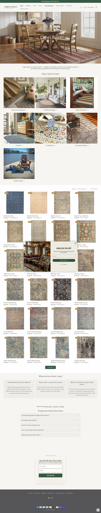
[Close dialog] (76, 243)
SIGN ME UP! (64, 260)
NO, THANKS (64, 264)
